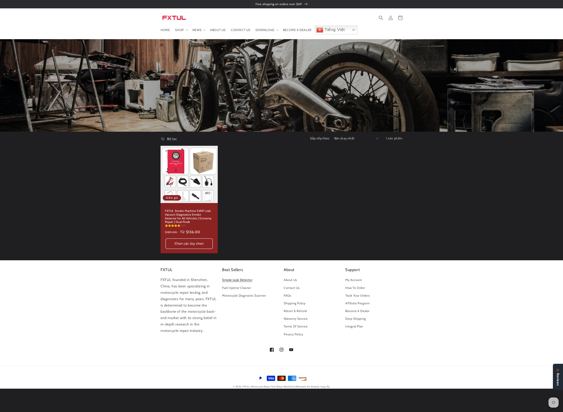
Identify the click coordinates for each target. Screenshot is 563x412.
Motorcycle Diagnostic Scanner (244, 295)
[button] (181, 30)
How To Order (355, 288)
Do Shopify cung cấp (318, 386)
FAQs (287, 295)
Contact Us (292, 288)
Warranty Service (296, 319)
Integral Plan (354, 326)
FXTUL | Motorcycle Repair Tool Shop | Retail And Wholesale (274, 386)
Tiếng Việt (334, 29)
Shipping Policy (295, 303)
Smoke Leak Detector (237, 280)
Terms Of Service (296, 326)
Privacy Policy (293, 334)
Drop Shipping (355, 319)
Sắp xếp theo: (320, 138)
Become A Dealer (357, 311)
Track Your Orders (357, 295)
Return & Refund (295, 311)
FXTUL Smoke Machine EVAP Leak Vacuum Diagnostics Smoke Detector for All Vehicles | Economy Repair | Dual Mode (188, 216)
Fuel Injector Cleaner (236, 288)
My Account (353, 280)
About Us (290, 280)
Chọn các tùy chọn (189, 244)
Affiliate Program (357, 303)
